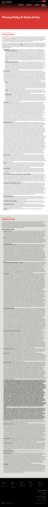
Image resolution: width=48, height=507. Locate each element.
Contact (44, 6)
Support (37, 4)
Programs (29, 4)
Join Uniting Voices (32, 1)
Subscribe (37, 1)
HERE (21, 44)
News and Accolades (4, 486)
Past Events (30, 486)
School (12, 486)
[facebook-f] (2, 503)
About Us (21, 4)
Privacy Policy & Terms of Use (9, 503)
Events (43, 4)
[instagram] (3, 503)
